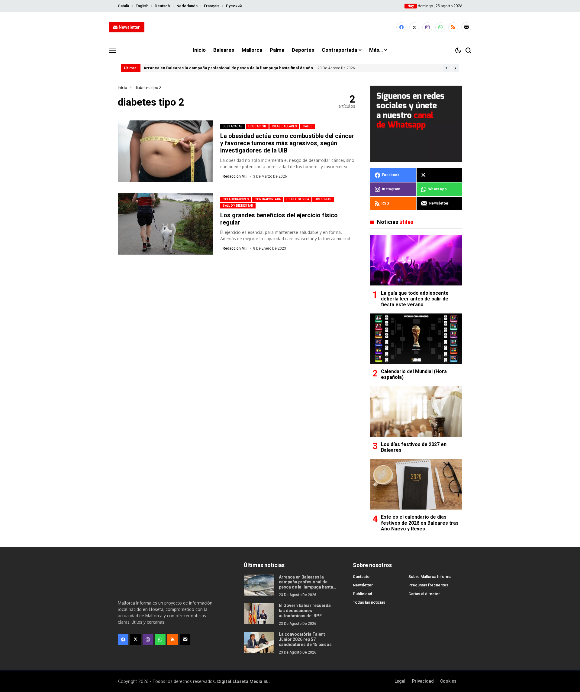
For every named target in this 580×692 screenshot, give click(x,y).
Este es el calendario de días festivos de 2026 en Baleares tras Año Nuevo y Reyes (420, 522)
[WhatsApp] (440, 27)
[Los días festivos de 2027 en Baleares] (416, 411)
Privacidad (423, 681)
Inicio (122, 87)
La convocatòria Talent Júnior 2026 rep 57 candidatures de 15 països (305, 639)
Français (211, 6)
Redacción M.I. (235, 176)
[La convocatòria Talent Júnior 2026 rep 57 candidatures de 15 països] (259, 642)
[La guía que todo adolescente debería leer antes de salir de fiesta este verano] (416, 260)
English (142, 6)
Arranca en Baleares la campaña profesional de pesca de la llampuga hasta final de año (228, 68)
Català (123, 6)
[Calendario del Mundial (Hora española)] (416, 338)
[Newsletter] (466, 27)
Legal (400, 681)
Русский (234, 6)
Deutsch (162, 6)
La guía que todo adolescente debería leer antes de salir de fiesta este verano (415, 298)
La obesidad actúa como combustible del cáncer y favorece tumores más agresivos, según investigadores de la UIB (287, 143)
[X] (414, 27)
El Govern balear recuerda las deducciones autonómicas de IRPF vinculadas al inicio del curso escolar (308, 615)
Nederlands (187, 6)
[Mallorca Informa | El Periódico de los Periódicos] (290, 27)
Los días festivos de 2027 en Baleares (413, 447)
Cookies (448, 681)
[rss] (453, 27)
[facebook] (401, 27)
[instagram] (427, 27)
